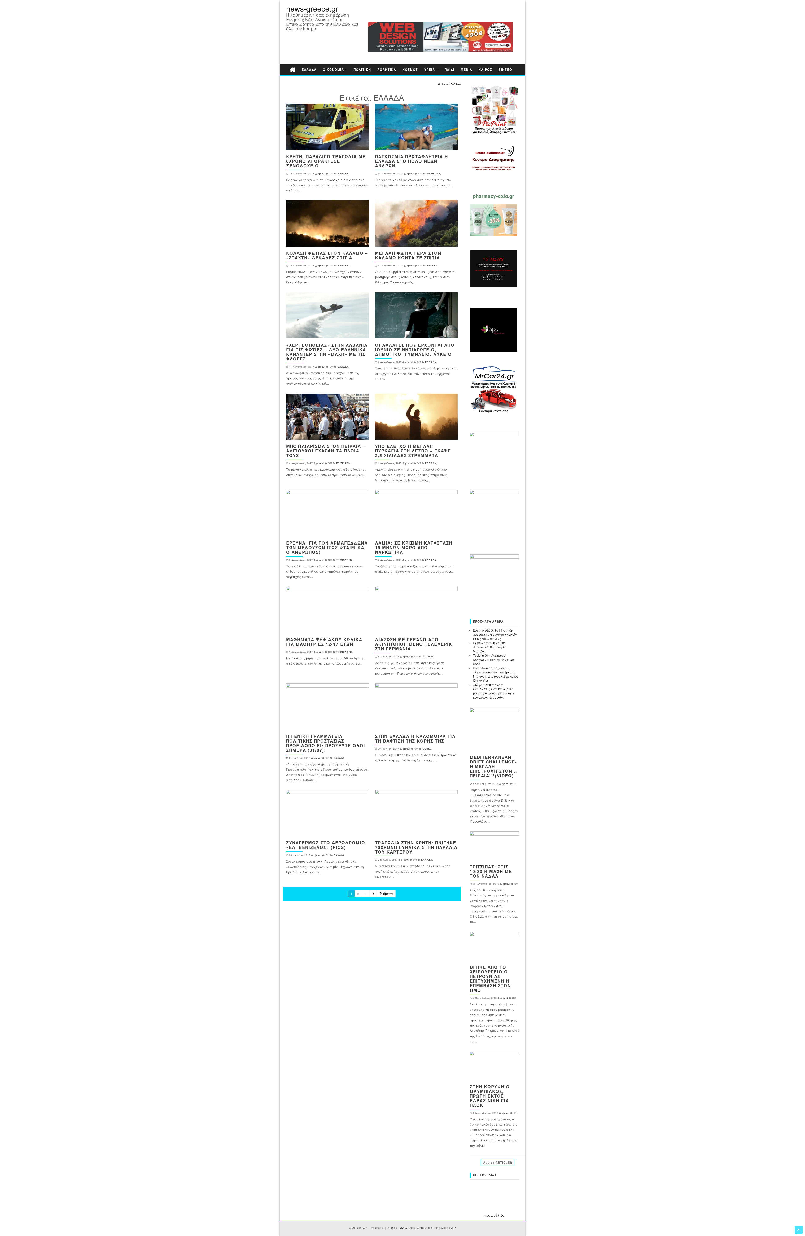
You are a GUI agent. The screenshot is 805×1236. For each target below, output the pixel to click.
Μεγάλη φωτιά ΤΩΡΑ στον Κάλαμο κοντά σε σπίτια (408, 255)
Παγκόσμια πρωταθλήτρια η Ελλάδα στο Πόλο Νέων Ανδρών (411, 161)
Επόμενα (386, 893)
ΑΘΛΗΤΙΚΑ (386, 69)
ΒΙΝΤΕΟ (505, 69)
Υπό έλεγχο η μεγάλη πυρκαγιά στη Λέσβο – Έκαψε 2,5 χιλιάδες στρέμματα (413, 450)
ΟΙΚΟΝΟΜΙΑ (334, 69)
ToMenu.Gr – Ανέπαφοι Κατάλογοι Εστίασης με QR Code (493, 659)
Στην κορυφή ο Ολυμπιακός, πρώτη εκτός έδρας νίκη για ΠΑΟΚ (490, 1096)
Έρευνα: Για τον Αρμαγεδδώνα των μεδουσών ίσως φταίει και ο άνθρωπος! (327, 547)
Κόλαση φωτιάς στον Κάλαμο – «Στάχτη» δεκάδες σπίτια (327, 255)
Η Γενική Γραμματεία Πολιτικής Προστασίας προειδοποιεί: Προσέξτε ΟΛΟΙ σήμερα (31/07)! (325, 743)
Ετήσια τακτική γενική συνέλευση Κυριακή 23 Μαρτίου (489, 647)
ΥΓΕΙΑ (430, 69)
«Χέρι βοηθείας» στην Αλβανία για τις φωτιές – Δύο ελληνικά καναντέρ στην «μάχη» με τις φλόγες (326, 352)
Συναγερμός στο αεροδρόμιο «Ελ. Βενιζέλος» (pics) (325, 844)
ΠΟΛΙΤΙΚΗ (362, 69)
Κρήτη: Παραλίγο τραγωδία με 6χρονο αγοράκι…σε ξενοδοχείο (326, 161)
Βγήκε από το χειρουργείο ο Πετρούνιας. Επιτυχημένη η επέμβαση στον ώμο (490, 978)
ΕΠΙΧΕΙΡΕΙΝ (343, 463)
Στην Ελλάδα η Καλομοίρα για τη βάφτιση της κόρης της (415, 738)
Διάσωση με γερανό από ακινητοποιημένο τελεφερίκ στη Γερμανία (413, 644)
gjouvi (321, 173)
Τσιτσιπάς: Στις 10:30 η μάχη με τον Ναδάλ (491, 871)
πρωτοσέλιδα (494, 1215)
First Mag (397, 1228)
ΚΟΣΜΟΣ (410, 69)
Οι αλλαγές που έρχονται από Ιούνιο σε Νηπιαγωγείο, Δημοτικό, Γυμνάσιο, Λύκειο (414, 349)
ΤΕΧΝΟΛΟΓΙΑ (344, 560)
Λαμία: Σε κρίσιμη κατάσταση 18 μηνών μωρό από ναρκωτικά (413, 547)
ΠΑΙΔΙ (449, 69)
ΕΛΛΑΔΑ (309, 69)
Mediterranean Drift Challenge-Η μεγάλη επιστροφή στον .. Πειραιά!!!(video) (493, 766)
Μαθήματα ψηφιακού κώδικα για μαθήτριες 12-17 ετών (324, 641)
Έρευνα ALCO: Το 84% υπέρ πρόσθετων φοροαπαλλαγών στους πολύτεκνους (495, 634)
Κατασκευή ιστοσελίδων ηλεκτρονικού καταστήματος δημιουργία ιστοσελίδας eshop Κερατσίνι (495, 674)
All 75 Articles (497, 1162)
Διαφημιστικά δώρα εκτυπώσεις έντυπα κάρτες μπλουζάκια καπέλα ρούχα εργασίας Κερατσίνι (493, 691)
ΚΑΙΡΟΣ (485, 69)
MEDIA (466, 69)
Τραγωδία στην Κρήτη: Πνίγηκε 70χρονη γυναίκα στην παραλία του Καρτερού (416, 847)
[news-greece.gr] (292, 69)
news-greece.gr (312, 8)
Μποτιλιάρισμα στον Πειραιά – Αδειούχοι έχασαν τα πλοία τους (325, 450)
